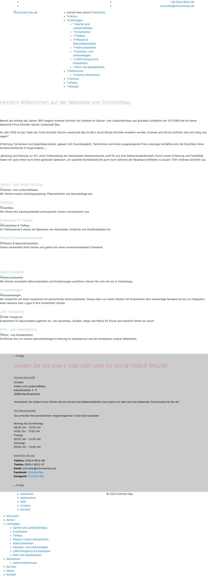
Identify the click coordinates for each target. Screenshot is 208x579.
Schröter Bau (36, 472)
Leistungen (76, 20)
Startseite (99, 12)
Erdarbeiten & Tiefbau (16, 220)
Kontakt (74, 86)
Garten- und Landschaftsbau (21, 184)
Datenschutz (28, 497)
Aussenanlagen (11, 290)
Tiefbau (80, 35)
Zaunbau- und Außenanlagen (30, 547)
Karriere (74, 78)
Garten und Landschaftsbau (30, 527)
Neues (73, 82)
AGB (23, 501)
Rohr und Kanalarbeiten (90, 67)
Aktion (73, 16)
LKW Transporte (12, 312)
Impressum (27, 493)
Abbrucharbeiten (86, 47)
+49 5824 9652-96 (182, 2)
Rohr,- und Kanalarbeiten (18, 329)
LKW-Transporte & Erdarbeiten (31, 551)
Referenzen (76, 70)
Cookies (25, 505)
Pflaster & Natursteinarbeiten (21, 238)
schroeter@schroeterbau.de (177, 5)
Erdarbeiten (83, 31)
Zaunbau (6, 202)
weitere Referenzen (88, 74)
